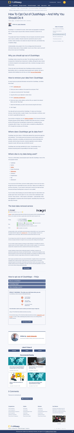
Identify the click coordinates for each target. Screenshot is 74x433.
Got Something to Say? (27, 398)
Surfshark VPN (24, 232)
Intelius (12, 167)
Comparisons (11, 406)
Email (39, 5)
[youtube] (59, 428)
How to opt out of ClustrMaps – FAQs (58, 41)
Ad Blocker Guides (26, 414)
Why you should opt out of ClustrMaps (58, 28)
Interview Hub (14, 428)
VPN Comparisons (11, 408)
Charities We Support (21, 428)
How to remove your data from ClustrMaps (57, 31)
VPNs (10, 5)
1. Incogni (11, 210)
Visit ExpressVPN (26, 321)
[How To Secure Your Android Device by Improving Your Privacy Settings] (17, 364)
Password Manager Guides (27, 411)
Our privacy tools (53, 2)
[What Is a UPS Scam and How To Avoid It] (17, 380)
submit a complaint (29, 118)
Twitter (27, 350)
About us (59, 2)
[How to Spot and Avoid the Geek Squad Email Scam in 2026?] (37, 380)
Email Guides (25, 413)
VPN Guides (25, 408)
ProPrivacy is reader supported (14, 10)
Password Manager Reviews (42, 411)
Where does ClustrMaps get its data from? (59, 34)
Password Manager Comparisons (13, 411)
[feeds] (65, 428)
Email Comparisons (11, 413)
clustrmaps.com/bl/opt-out (19, 97)
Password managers (32, 5)
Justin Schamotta (21, 24)
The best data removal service (57, 38)
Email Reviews (40, 413)
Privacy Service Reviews (42, 416)
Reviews (40, 406)
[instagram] (61, 428)
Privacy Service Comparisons (13, 416)
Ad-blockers (15, 5)
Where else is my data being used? (58, 36)
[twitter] (57, 428)
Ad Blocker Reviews (41, 414)
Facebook (14, 350)
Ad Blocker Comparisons (12, 414)
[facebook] (55, 428)
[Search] (64, 2)
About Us (10, 428)
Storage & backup (22, 5)
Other (49, 5)
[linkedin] (63, 428)
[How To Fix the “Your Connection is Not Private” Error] (37, 364)
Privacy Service (13, 8)
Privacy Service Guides (24, 8)
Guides (18, 8)
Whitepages (13, 171)
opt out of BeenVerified (36, 72)
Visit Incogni (26, 268)
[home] (9, 8)
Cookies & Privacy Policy (50, 431)
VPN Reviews (40, 408)
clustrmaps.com (17, 86)
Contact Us (27, 428)
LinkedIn (40, 350)
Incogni (9, 214)
